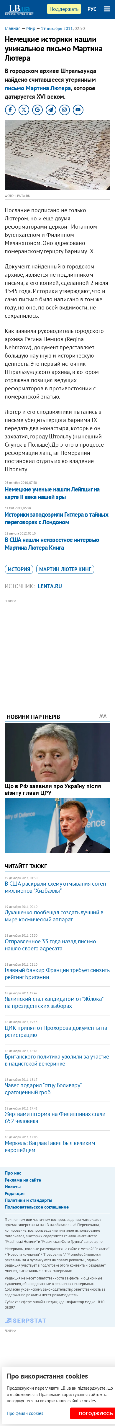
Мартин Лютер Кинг (65, 569)
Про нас (13, 1173)
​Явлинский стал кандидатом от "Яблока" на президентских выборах (54, 1002)
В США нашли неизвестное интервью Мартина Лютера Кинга (52, 543)
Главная (13, 28)
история (19, 569)
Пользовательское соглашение (37, 1207)
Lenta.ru (50, 586)
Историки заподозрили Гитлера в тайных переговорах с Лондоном (57, 518)
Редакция (14, 1193)
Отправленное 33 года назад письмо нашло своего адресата (50, 944)
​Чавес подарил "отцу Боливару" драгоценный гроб (43, 1088)
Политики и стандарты (28, 1200)
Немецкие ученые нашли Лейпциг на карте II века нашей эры (52, 493)
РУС (92, 9)
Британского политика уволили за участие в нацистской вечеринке (57, 1060)
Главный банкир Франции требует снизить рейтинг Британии (57, 973)
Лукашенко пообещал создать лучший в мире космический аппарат (54, 915)
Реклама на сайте (23, 1180)
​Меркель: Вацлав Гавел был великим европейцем (50, 1146)
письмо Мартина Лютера (38, 88)
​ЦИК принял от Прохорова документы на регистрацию (56, 1031)
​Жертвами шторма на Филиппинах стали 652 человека (55, 1117)
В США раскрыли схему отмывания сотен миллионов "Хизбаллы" (55, 887)
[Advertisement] (58, 648)
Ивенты (13, 1187)
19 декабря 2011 (57, 28)
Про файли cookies (25, 1413)
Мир (30, 28)
